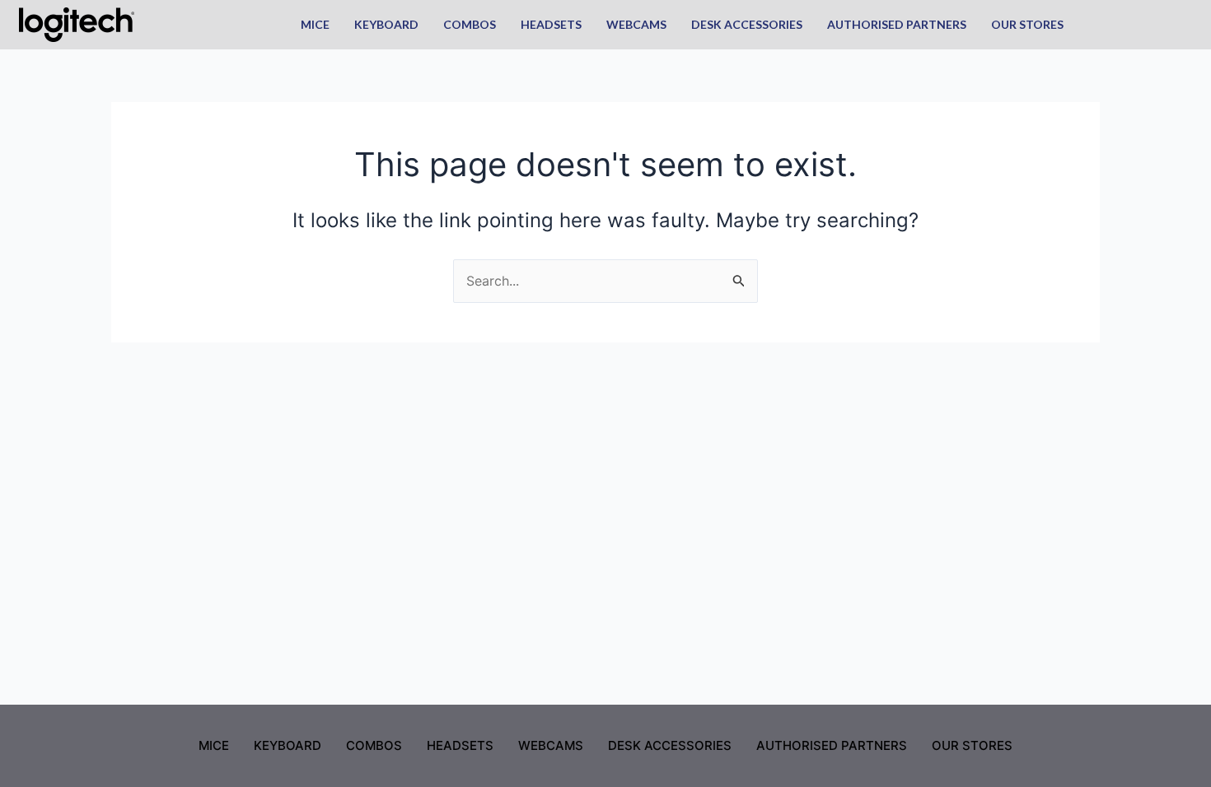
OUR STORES (1027, 24)
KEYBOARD (386, 24)
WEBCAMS (636, 24)
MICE (315, 24)
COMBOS (469, 24)
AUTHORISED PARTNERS (896, 24)
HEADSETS (551, 24)
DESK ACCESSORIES (746, 24)
